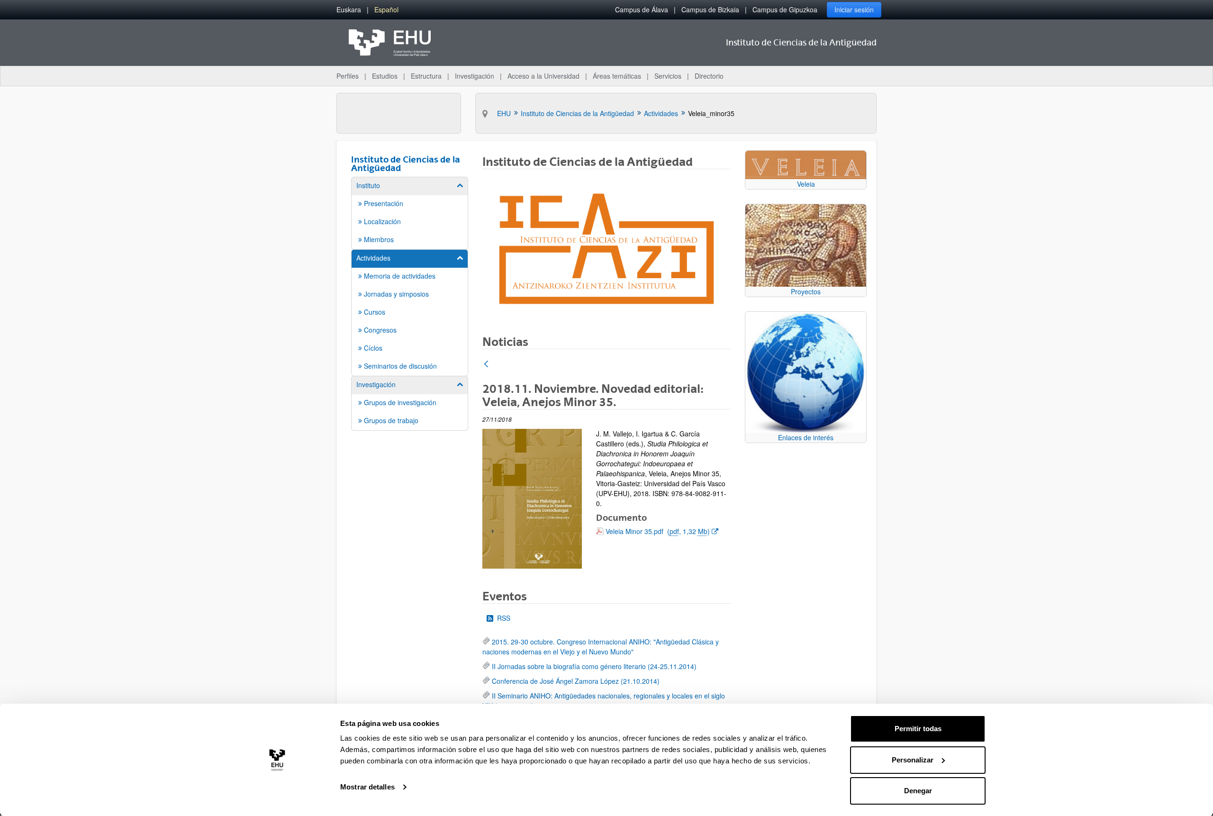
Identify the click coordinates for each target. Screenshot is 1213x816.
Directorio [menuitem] (709, 76)
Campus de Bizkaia (710, 9)
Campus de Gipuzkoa (784, 9)
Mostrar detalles (367, 787)
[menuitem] (349, 9)
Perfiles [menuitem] (347, 76)
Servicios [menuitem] (667, 76)
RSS (503, 618)
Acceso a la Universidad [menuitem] (543, 76)
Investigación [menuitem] (474, 76)
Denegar (918, 791)
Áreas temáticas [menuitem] (617, 76)
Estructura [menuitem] (426, 76)
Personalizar (912, 760)
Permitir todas (918, 729)
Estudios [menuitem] (385, 76)
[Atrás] (486, 365)
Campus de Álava (641, 9)
